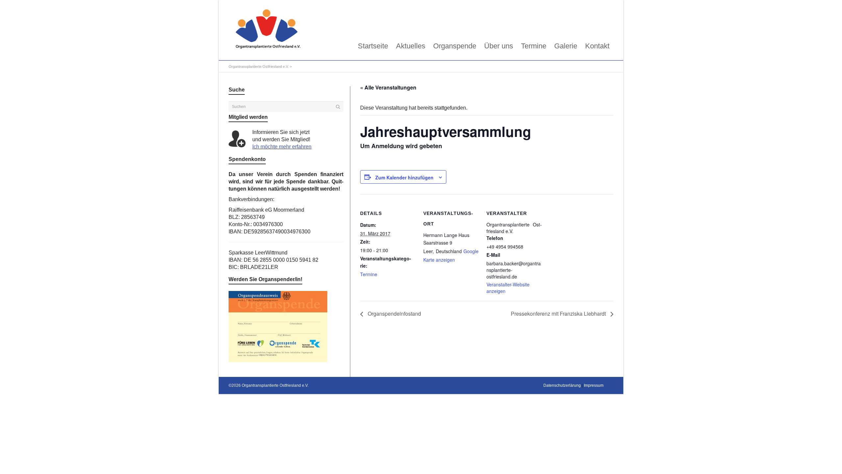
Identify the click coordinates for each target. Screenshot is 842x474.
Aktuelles (410, 46)
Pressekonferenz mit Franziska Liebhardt (559, 313)
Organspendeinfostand (393, 313)
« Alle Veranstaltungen (388, 87)
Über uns (498, 46)
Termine (533, 46)
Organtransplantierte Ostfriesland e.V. (259, 66)
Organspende (454, 46)
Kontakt (597, 46)
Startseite (373, 46)
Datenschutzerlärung (562, 385)
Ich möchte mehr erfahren (281, 146)
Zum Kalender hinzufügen (404, 177)
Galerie (565, 46)
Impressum (594, 385)
